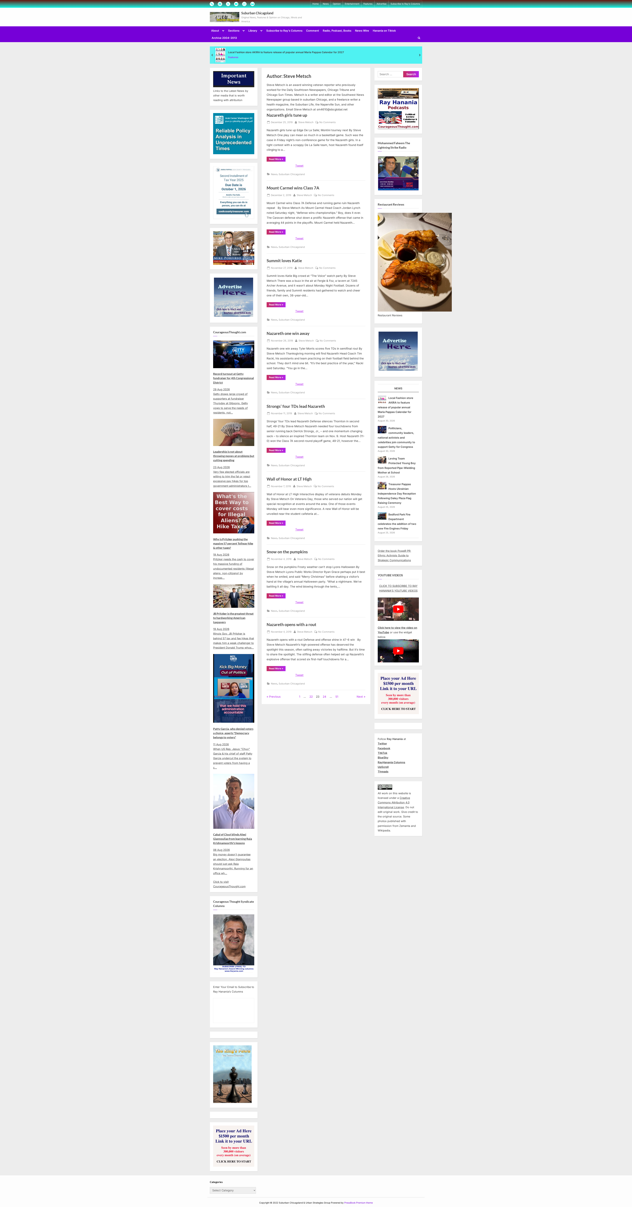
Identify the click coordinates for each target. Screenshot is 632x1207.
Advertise (381, 3)
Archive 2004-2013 (224, 37)
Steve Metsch (306, 122)
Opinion (337, 3)
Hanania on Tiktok (384, 30)
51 (336, 696)
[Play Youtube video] (398, 609)
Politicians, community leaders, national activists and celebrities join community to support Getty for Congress (396, 437)
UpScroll (383, 767)
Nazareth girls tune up (287, 115)
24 (324, 696)
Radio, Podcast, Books (337, 30)
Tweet (299, 165)
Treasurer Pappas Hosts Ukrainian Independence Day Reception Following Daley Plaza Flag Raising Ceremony (397, 493)
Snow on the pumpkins (287, 551)
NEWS (398, 388)
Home (315, 3)
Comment (312, 30)
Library (252, 30)
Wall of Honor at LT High (289, 479)
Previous (275, 696)
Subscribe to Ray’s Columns (405, 3)
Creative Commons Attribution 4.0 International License (394, 802)
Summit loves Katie (284, 260)
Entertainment (352, 3)
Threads (383, 771)
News (326, 3)
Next (360, 696)
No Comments (327, 122)
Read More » (277, 159)
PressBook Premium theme (358, 1202)
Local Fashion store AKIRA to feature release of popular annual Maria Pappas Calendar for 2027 (286, 52)
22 (311, 696)
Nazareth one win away (288, 333)
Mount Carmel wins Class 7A (293, 187)
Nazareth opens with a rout (291, 624)
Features (367, 3)
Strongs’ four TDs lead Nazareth (296, 406)
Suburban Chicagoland (257, 13)
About (215, 30)
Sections (233, 30)
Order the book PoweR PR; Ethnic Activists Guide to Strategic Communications (394, 555)
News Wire (362, 30)
